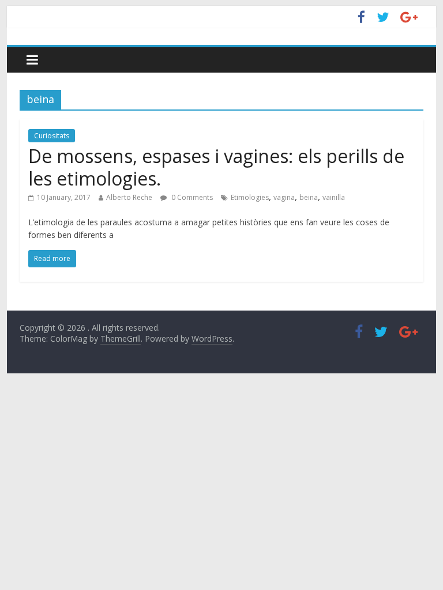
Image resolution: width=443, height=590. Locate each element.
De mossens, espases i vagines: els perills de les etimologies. (216, 166)
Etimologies (250, 197)
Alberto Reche (129, 197)
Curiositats (51, 136)
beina (308, 197)
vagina (284, 197)
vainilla (333, 197)
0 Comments (191, 197)
